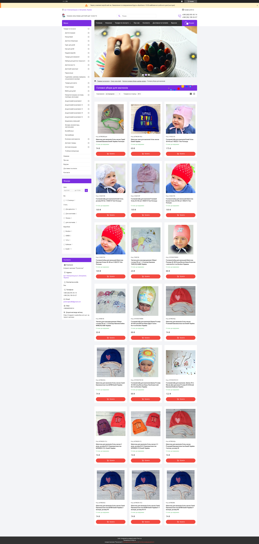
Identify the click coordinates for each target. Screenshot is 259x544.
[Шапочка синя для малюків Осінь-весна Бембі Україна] (145, 119)
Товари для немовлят (72, 57)
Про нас (137, 23)
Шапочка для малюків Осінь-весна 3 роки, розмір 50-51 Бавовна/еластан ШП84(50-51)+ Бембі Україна (109, 446)
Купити (112, 154)
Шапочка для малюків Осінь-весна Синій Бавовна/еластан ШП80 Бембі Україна (110, 384)
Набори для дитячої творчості (75, 61)
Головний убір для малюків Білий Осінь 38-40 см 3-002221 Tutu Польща (179, 140)
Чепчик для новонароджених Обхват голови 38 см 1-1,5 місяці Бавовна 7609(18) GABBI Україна (144, 262)
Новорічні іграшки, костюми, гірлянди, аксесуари (74, 96)
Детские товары (70, 143)
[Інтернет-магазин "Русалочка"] (63, 15)
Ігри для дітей (69, 49)
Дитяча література (71, 41)
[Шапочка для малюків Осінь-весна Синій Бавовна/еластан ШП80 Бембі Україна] (110, 362)
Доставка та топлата (160, 23)
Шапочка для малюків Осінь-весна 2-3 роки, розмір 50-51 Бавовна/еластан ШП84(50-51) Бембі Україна (144, 446)
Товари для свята (71, 83)
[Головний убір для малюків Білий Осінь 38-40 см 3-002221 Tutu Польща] (180, 119)
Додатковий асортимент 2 (74, 105)
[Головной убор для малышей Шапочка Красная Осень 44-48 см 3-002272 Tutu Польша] (110, 239)
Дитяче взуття (70, 65)
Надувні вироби (70, 53)
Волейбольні (69, 131)
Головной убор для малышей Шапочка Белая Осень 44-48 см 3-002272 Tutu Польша (179, 201)
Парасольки (69, 73)
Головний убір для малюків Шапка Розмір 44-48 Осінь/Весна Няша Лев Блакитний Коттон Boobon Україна (145, 385)
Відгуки (174, 23)
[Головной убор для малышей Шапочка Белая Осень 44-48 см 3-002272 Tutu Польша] (180, 178)
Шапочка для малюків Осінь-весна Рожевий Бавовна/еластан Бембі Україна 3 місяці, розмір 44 (180, 446)
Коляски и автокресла (72, 139)
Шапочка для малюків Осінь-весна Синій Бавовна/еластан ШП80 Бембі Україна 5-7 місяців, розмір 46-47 (145, 507)
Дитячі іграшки (70, 33)
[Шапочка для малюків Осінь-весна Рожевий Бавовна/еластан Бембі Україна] (180, 301)
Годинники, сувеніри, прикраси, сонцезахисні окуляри (75, 78)
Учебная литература (72, 151)
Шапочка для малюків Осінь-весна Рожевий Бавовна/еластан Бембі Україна (180, 322)
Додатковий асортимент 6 (74, 117)
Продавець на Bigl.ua (129, 540)
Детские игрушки (71, 147)
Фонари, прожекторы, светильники (72, 126)
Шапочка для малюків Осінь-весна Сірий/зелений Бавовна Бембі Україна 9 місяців (110, 140)
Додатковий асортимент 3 (74, 109)
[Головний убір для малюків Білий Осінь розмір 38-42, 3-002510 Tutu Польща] (110, 178)
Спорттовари (69, 87)
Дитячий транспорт (71, 69)
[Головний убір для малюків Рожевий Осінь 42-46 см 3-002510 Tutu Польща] (145, 178)
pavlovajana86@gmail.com (72, 302)
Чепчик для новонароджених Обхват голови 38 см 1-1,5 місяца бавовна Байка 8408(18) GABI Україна (110, 323)
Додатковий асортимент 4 (74, 113)
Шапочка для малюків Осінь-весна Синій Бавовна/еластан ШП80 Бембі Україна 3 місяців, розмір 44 (110, 507)
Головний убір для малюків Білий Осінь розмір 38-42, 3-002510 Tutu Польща (109, 200)
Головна (99, 23)
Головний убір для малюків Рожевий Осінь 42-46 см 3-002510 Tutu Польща (144, 200)
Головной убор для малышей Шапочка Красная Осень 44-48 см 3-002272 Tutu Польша (109, 262)
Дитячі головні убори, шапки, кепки (134, 81)
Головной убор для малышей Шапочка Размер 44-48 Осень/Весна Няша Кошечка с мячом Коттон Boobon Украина (180, 262)
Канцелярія (69, 37)
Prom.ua (139, 538)
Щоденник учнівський (72, 121)
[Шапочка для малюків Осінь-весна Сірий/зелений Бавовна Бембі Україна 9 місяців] (110, 119)
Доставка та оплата (70, 168)
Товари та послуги (122, 23)
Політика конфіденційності (146, 542)
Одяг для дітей (116, 81)
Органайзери (69, 135)
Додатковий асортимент (73, 101)
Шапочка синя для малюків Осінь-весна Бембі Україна (145, 140)
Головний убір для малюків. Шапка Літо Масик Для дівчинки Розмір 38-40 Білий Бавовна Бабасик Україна (180, 385)
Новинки (108, 23)
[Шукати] (119, 16)
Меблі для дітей (70, 91)
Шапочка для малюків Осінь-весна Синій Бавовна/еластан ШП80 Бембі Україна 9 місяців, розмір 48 (180, 507)
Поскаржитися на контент (130, 542)
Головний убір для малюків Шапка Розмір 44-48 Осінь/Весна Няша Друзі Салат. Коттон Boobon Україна (145, 323)
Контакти (146, 23)
